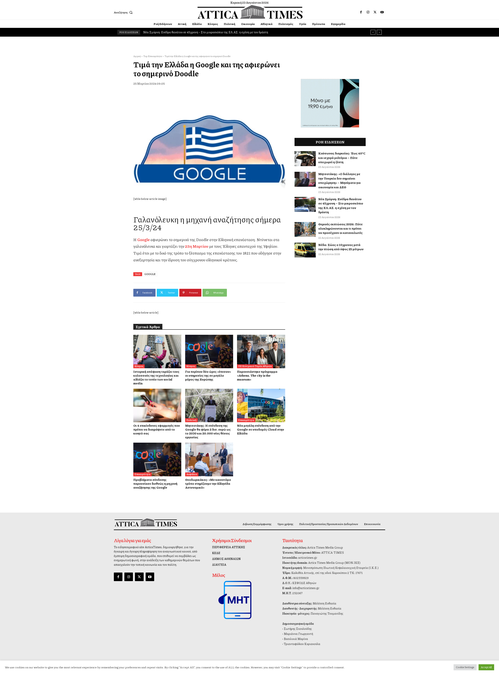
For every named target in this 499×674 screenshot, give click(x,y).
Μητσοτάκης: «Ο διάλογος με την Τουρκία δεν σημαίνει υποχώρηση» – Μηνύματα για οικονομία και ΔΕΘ (339, 180)
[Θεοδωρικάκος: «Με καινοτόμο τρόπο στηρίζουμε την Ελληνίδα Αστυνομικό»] (209, 459)
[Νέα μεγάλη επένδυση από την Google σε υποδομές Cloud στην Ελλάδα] (261, 405)
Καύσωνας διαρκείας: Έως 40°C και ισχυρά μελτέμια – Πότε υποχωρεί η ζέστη (341, 157)
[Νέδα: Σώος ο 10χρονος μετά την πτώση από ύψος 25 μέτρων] (305, 250)
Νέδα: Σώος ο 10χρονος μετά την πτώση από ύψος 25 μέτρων (341, 246)
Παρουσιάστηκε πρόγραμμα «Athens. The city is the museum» (257, 375)
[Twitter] (375, 12)
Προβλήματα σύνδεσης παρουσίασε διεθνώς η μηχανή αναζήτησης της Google (155, 483)
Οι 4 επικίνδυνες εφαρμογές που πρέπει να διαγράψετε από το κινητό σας (156, 429)
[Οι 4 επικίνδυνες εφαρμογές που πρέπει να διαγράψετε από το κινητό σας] (157, 405)
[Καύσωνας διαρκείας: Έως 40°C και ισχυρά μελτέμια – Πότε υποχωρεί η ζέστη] (305, 158)
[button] (124, 12)
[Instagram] (368, 12)
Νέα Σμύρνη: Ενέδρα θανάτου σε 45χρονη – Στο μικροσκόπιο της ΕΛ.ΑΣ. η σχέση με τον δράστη (340, 205)
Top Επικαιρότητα (152, 56)
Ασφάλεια (191, 474)
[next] (379, 32)
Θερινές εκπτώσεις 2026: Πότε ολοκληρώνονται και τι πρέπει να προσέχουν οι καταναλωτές (340, 228)
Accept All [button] (486, 667)
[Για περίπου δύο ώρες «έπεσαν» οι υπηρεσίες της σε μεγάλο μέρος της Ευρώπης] (209, 351)
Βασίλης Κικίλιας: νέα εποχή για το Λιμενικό (173, 32)
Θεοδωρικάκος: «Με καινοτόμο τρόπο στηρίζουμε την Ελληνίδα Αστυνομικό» (208, 483)
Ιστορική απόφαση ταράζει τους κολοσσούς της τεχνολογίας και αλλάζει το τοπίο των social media (156, 377)
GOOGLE (150, 274)
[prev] (373, 32)
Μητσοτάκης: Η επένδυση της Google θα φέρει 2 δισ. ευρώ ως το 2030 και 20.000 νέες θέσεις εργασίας (208, 431)
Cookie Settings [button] (465, 667)
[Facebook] (361, 12)
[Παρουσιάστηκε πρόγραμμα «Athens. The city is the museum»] (261, 351)
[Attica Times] (146, 522)
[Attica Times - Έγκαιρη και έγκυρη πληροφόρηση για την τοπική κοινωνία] (250, 12)
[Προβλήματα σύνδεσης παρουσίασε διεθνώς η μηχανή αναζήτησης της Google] (157, 459)
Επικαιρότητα (246, 420)
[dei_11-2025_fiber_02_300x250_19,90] (330, 126)
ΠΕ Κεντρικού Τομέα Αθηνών (255, 366)
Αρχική (137, 56)
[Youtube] (382, 12)
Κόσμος (138, 366)
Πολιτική (191, 420)
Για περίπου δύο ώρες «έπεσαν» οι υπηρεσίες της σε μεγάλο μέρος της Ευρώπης (208, 375)
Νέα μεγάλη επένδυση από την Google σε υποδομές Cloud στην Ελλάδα (260, 429)
